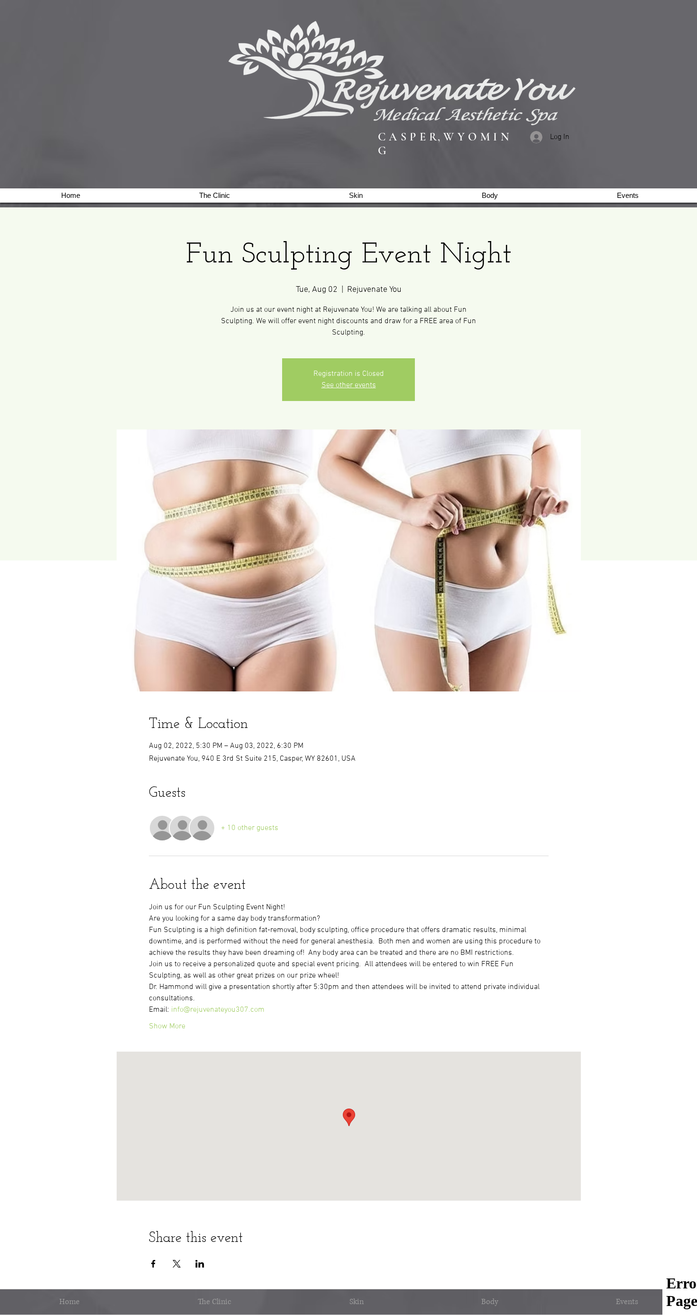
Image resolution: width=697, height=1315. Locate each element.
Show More (167, 1026)
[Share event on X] (176, 1264)
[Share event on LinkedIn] (199, 1264)
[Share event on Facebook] (153, 1264)
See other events (348, 385)
